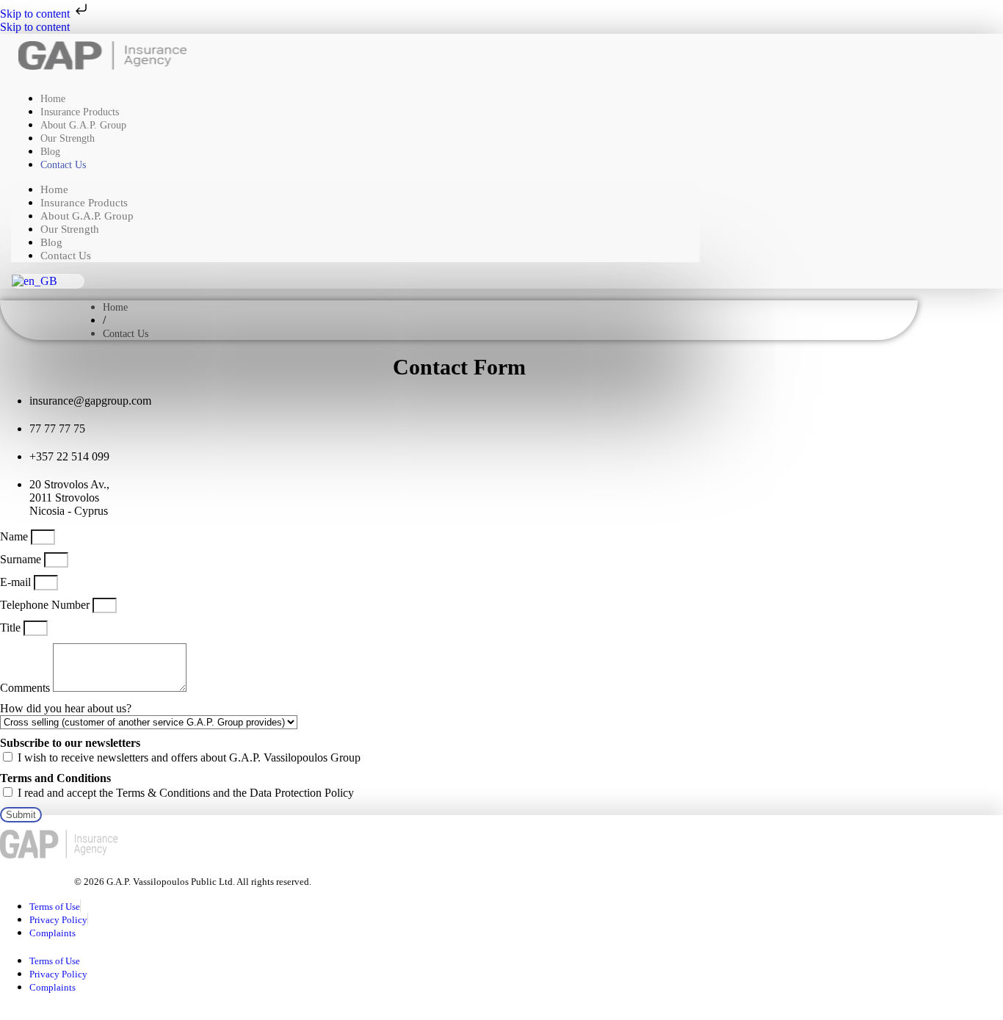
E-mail (17, 582)
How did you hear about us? (65, 708)
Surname (22, 559)
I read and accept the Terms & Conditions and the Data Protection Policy (186, 792)
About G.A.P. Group (87, 216)
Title (11, 627)
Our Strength (67, 138)
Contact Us (63, 164)
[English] (34, 281)
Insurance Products (84, 203)
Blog (51, 242)
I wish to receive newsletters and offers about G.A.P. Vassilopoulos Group (189, 757)
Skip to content (36, 13)
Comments (26, 687)
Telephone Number (46, 604)
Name (15, 536)
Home (54, 189)
